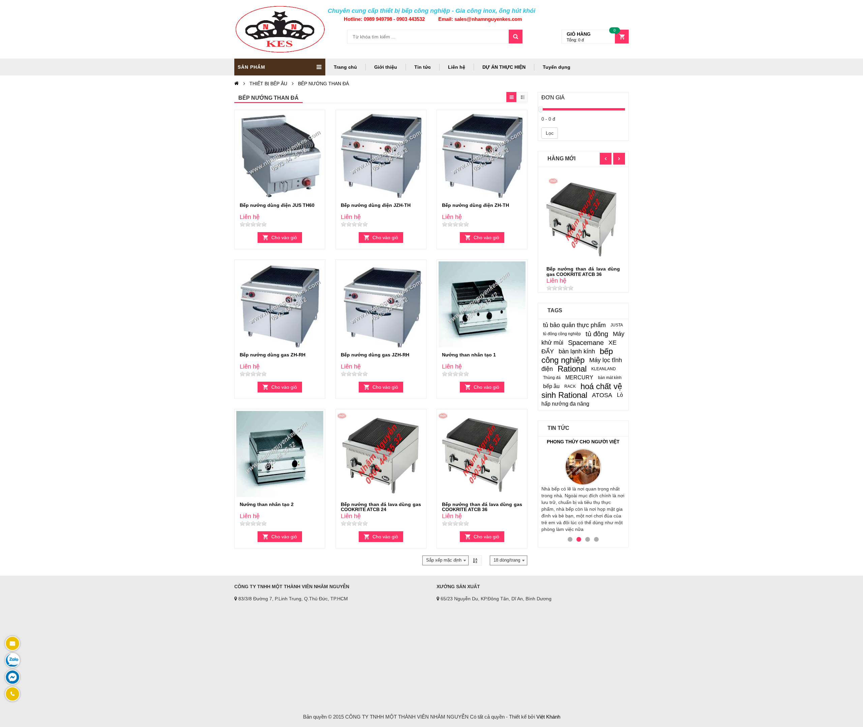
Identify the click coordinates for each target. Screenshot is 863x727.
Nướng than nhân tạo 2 (267, 504)
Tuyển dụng (556, 67)
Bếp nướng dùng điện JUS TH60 (277, 205)
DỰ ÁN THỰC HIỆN (504, 67)
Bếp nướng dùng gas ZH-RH (272, 354)
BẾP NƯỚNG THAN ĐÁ (323, 83)
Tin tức (422, 67)
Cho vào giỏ (284, 237)
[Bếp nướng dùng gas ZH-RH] (279, 305)
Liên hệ (456, 67)
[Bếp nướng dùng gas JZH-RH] (380, 305)
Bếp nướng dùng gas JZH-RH (375, 354)
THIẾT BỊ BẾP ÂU (268, 83)
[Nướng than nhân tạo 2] (279, 455)
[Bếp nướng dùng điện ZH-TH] (482, 155)
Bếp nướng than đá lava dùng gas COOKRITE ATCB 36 (482, 507)
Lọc (550, 133)
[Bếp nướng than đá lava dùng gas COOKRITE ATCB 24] (380, 455)
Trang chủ (345, 67)
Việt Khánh (548, 717)
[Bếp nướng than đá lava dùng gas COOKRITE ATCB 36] (482, 455)
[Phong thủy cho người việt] (583, 466)
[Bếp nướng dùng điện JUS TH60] (279, 155)
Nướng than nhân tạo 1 (469, 354)
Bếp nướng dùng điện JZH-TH (376, 205)
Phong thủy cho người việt (583, 441)
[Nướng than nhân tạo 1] (482, 305)
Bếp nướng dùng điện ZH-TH (475, 205)
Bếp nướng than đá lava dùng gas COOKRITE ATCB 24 (381, 507)
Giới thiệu (385, 67)
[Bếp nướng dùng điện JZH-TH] (380, 155)
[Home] (236, 83)
